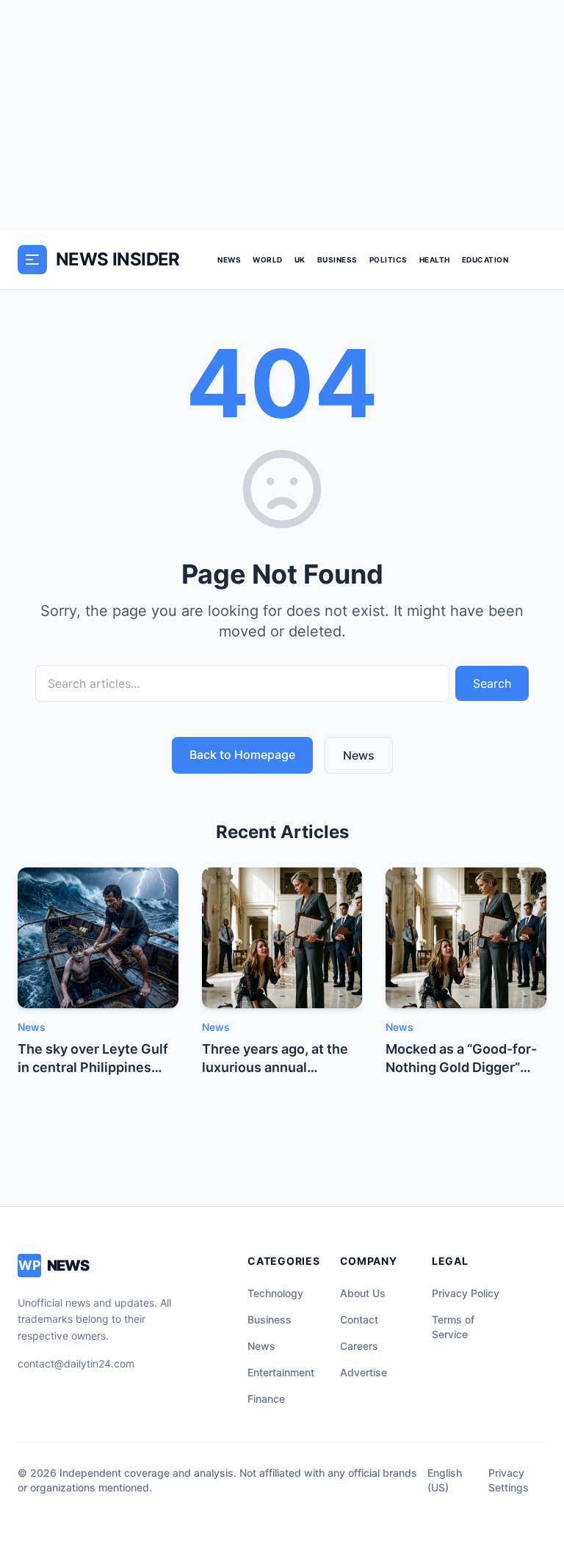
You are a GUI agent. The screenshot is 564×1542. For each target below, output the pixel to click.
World (268, 259)
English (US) (444, 1480)
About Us (363, 1293)
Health (434, 259)
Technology (275, 1293)
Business (337, 259)
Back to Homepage (242, 754)
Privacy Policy (465, 1293)
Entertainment (280, 1372)
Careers (359, 1346)
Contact (359, 1319)
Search (492, 683)
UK (300, 259)
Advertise (363, 1372)
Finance (266, 1398)
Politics (388, 259)
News (229, 259)
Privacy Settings (508, 1480)
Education (485, 259)
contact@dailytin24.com (76, 1363)
